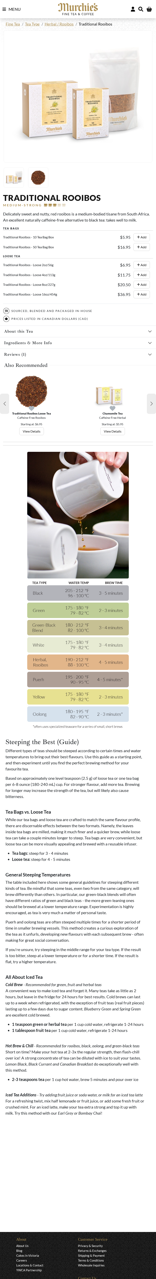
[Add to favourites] (31, 408)
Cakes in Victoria (27, 1255)
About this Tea (18, 331)
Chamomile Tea (113, 413)
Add (143, 237)
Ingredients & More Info (28, 342)
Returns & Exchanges (92, 1250)
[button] (4, 404)
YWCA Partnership (29, 1270)
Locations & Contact (29, 1265)
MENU (14, 9)
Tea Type (32, 24)
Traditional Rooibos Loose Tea (31, 413)
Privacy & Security (90, 1246)
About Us (22, 1246)
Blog (19, 1250)
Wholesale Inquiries (91, 1265)
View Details (31, 431)
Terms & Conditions (91, 1260)
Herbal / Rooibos (59, 24)
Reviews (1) (15, 354)
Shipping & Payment (91, 1255)
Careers (21, 1260)
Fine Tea (13, 24)
